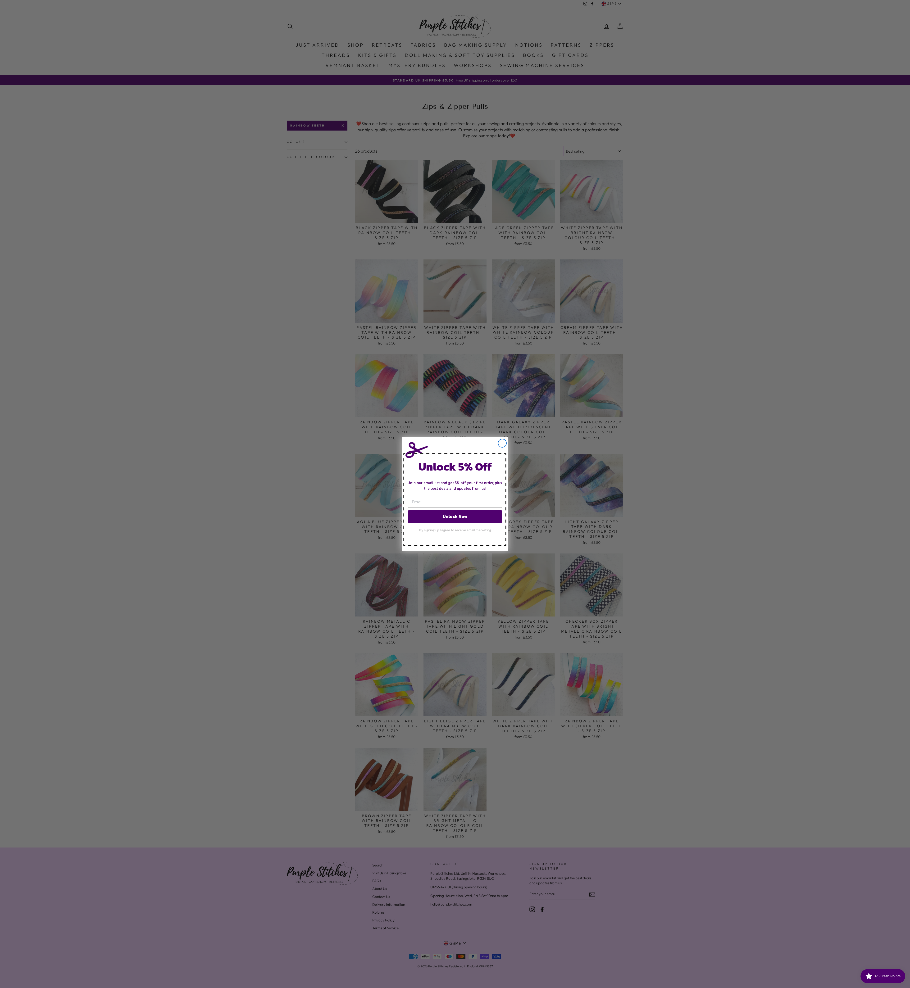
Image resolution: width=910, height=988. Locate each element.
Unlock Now (455, 516)
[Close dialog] (502, 443)
